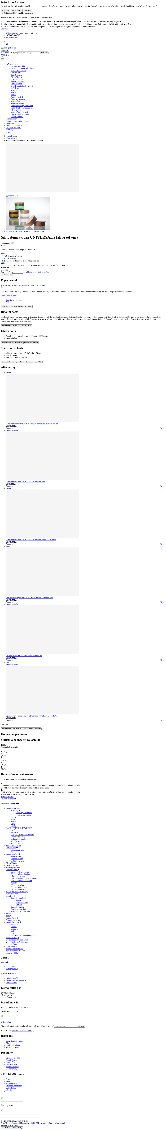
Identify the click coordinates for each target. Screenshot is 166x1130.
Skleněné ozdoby (17, 101)
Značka (4, 962)
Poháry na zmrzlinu (18, 909)
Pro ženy (14, 830)
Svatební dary (11, 1062)
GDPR (36, 1123)
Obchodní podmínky (14, 125)
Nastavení (5, 10)
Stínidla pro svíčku (18, 82)
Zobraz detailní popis (9, 296)
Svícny (13, 821)
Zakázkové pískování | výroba (17, 121)
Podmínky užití (27, 1123)
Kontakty (9, 130)
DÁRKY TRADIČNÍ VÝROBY (24, 68)
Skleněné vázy (11, 1069)
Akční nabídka (11, 983)
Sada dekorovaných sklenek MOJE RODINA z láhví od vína (29, 598)
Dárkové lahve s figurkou (20, 874)
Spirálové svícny (17, 856)
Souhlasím (27, 10)
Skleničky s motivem (24, 813)
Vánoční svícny (17, 859)
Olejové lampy (16, 77)
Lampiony (15, 929)
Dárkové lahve (16, 84)
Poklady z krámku (18, 99)
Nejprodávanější (12, 978)
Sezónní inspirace (12, 1047)
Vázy (13, 819)
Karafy (13, 95)
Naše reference (11, 1084)
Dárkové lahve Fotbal (19, 887)
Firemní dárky (11, 119)
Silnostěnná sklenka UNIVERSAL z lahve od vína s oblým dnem (31, 540)
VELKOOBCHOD (13, 128)
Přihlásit (81, 1026)
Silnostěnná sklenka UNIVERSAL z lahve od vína (25, 482)
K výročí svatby (17, 843)
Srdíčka (14, 927)
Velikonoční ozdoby (18, 839)
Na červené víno (22, 903)
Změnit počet (6, 272)
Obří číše (19, 905)
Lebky (13, 933)
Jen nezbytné (16, 10)
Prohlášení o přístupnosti (10, 1123)
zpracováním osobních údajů (23, 1031)
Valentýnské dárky (18, 837)
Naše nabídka (11, 64)
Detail (162, 428)
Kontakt (9, 1081)
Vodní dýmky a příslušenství (21, 108)
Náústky (14, 944)
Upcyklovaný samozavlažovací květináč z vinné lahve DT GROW (31, 716)
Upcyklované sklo (18, 66)
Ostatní (13, 826)
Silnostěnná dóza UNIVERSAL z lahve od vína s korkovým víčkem (32, 424)
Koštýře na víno (17, 88)
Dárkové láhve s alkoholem (21, 881)
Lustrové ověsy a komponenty (22, 935)
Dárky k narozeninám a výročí (22, 835)
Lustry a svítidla (17, 117)
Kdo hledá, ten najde (9, 53)
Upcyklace (10, 123)
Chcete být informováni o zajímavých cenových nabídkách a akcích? (27, 1026)
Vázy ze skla (16, 73)
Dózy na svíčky (17, 79)
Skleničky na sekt (17, 907)
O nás (8, 132)
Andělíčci (14, 924)
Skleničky (14, 90)
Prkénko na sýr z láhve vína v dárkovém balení (24, 656)
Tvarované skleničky (24, 815)
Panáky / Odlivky (17, 97)
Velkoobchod (11, 1088)
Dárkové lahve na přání (20, 872)
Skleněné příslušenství (19, 112)
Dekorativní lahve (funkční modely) (24, 878)
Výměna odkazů (47, 1123)
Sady (13, 824)
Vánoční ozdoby (17, 841)
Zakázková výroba (13, 1045)
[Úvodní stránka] (8, 48)
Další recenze (8, 797)
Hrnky (13, 92)
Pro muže (14, 832)
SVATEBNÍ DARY (18, 71)
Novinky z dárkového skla (16, 980)
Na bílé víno (20, 900)
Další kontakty (6, 1022)
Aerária (13, 852)
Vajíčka (13, 931)
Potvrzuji (4, 29)
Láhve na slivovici (18, 876)
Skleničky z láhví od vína (20, 911)
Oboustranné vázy (18, 850)
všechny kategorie (8, 799)
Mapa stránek (60, 1123)
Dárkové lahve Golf (18, 889)
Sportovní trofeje (17, 103)
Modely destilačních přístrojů (22, 86)
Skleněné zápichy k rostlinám (22, 106)
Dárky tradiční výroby (14, 1041)
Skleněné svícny (17, 75)
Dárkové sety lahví (18, 885)
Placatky (14, 883)
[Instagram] (7, 44)
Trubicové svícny (17, 861)
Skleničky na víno (18, 898)
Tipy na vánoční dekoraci (20, 114)
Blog (8, 1043)
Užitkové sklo (16, 110)
